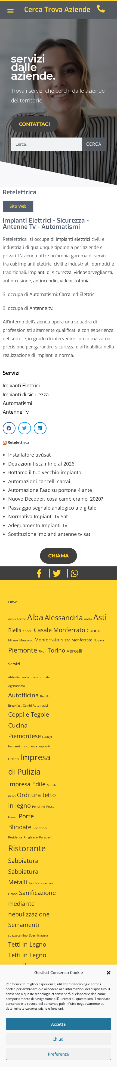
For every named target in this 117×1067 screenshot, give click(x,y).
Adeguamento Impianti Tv (37, 525)
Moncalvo (26, 640)
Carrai (65, 294)
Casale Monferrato (59, 630)
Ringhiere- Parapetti (38, 837)
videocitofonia (75, 281)
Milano (13, 640)
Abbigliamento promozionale (29, 677)
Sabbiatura (23, 861)
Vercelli (74, 651)
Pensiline (38, 807)
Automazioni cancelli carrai (39, 481)
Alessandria (64, 617)
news (12, 796)
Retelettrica (18, 442)
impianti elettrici (73, 239)
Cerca (93, 144)
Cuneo (93, 630)
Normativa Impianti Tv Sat (38, 516)
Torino (56, 650)
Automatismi (43, 294)
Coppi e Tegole (28, 714)
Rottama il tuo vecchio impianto (44, 472)
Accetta (58, 1024)
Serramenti (23, 925)
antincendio (45, 281)
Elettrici (87, 294)
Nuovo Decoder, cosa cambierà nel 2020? (55, 498)
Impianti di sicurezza (50, 272)
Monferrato (47, 640)
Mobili (51, 785)
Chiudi (58, 1039)
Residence (15, 837)
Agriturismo (16, 686)
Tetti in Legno (27, 944)
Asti (100, 617)
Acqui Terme (17, 619)
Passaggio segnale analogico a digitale (52, 507)
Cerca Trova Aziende (57, 9)
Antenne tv (40, 308)
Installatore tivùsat (29, 454)
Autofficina (23, 695)
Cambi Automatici (35, 705)
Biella (14, 630)
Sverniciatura (38, 935)
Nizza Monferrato (76, 639)
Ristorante (27, 848)
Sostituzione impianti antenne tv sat (49, 534)
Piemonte (22, 649)
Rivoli (42, 651)
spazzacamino (18, 935)
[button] (108, 972)
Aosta (88, 619)
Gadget (47, 737)
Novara (99, 640)
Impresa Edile (26, 784)
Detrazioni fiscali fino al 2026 (41, 463)
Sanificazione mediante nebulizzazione (32, 903)
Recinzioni (40, 828)
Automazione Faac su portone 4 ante (50, 490)
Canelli (27, 631)
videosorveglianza (93, 272)
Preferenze (58, 1054)
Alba (35, 617)
